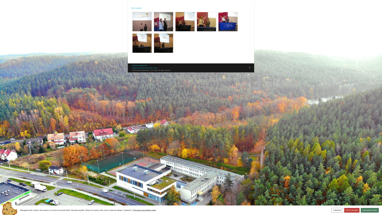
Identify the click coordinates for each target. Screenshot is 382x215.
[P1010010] (142, 22)
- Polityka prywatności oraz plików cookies (144, 68)
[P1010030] (185, 22)
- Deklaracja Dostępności (139, 65)
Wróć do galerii (136, 8)
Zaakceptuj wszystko (369, 210)
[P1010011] (163, 22)
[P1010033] (142, 43)
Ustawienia (337, 210)
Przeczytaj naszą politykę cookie (144, 210)
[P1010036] (163, 43)
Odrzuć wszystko (352, 210)
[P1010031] (206, 22)
